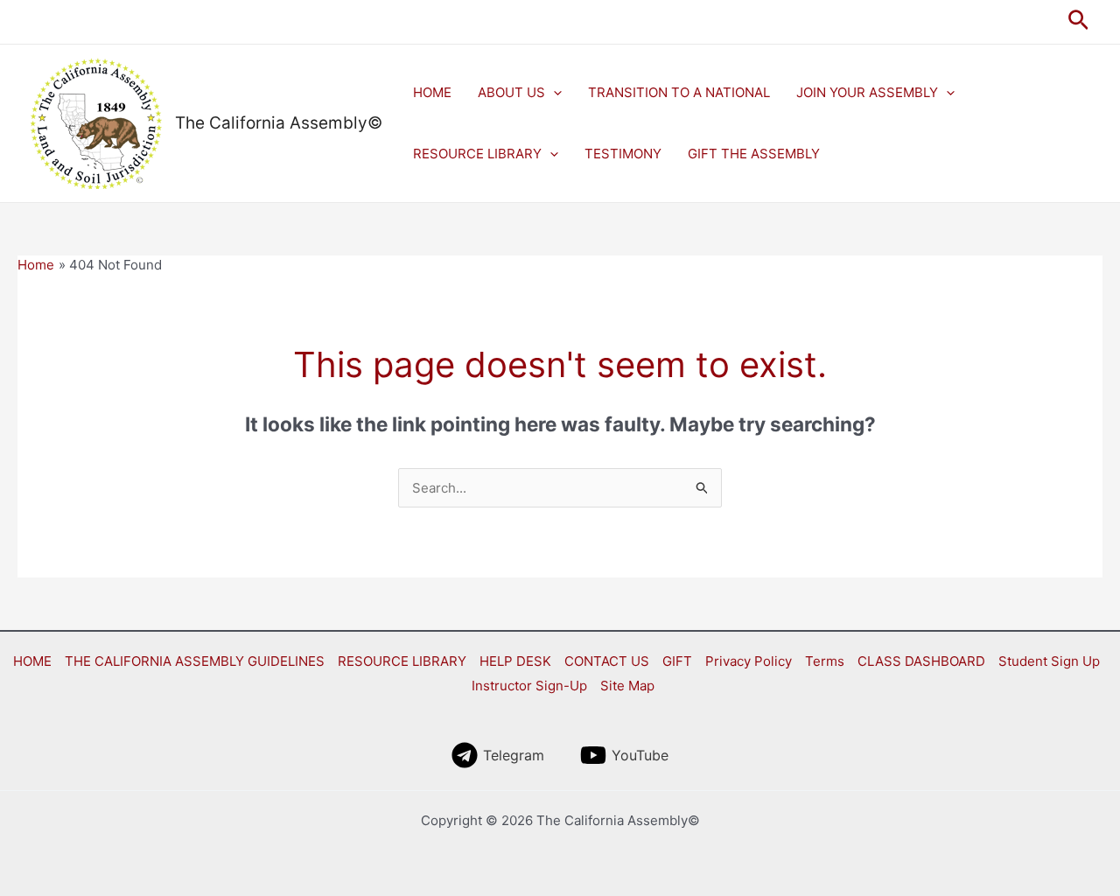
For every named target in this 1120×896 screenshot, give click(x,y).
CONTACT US (606, 661)
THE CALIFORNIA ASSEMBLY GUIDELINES (195, 661)
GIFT (677, 661)
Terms (824, 661)
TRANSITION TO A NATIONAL (679, 92)
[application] (553, 92)
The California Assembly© (278, 123)
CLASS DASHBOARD (921, 661)
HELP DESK (515, 661)
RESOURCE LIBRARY (477, 153)
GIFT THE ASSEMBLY (754, 153)
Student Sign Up (1049, 661)
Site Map (627, 685)
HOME (432, 92)
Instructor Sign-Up (529, 685)
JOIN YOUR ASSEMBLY (867, 92)
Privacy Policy (748, 661)
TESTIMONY (623, 153)
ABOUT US (511, 92)
